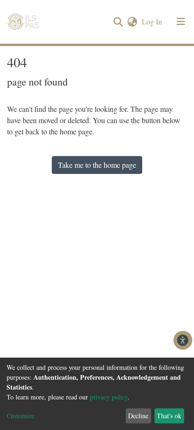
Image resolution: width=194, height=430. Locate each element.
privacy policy (109, 396)
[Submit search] (118, 22)
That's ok (169, 415)
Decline (138, 415)
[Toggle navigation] (181, 21)
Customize (20, 415)
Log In (153, 21)
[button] (132, 21)
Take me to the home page (97, 165)
